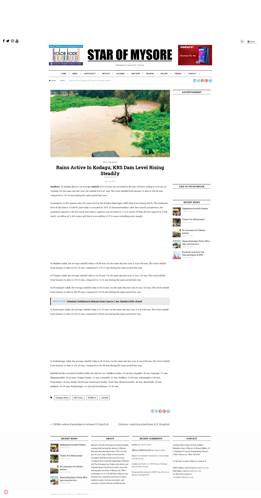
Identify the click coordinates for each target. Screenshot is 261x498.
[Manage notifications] (6, 492)
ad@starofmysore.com (192, 471)
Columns (120, 73)
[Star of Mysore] (123, 58)
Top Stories (112, 162)
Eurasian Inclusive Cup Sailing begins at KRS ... (193, 253)
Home (63, 73)
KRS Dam (78, 397)
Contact (192, 73)
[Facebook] (4, 41)
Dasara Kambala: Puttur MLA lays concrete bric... (196, 242)
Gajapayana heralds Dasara (195, 208)
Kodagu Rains (62, 397)
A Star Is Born (145, 444)
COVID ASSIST (90, 73)
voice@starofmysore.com (183, 477)
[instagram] (12, 41)
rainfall (104, 397)
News (74, 73)
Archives (150, 73)
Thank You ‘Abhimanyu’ (193, 219)
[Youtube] (16, 41)
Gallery (164, 73)
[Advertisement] (81, 19)
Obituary (135, 73)
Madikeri (92, 397)
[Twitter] (8, 41)
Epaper (252, 41)
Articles (106, 73)
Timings (177, 73)
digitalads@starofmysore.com (197, 467)
